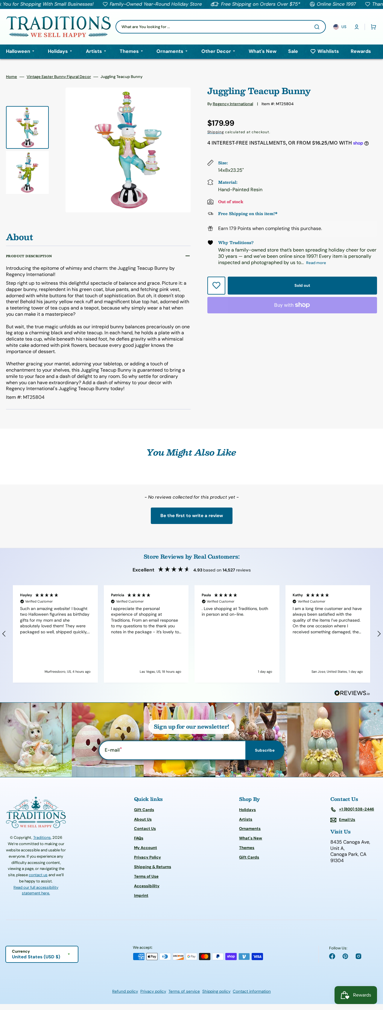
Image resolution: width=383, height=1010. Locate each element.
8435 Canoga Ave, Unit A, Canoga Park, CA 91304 (350, 851)
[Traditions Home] (58, 26)
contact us (38, 874)
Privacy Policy (147, 857)
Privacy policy (153, 991)
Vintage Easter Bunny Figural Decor (59, 76)
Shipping (215, 132)
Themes (246, 847)
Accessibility (146, 885)
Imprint (141, 895)
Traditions (42, 837)
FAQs (138, 838)
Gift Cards (144, 809)
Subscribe (265, 750)
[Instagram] (358, 956)
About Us (143, 819)
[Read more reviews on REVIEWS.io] (352, 693)
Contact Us (145, 828)
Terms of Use (146, 876)
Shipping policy (216, 991)
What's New (250, 838)
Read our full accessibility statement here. (35, 890)
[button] (356, 26)
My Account (145, 847)
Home (11, 76)
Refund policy (125, 991)
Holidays (247, 809)
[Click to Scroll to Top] (372, 975)
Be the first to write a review (191, 516)
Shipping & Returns (152, 866)
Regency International (233, 103)
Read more (316, 262)
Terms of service (184, 991)
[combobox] (220, 26)
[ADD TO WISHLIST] (216, 286)
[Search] (318, 26)
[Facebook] (332, 956)
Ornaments (250, 828)
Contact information (252, 991)
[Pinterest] (345, 956)
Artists (245, 819)
